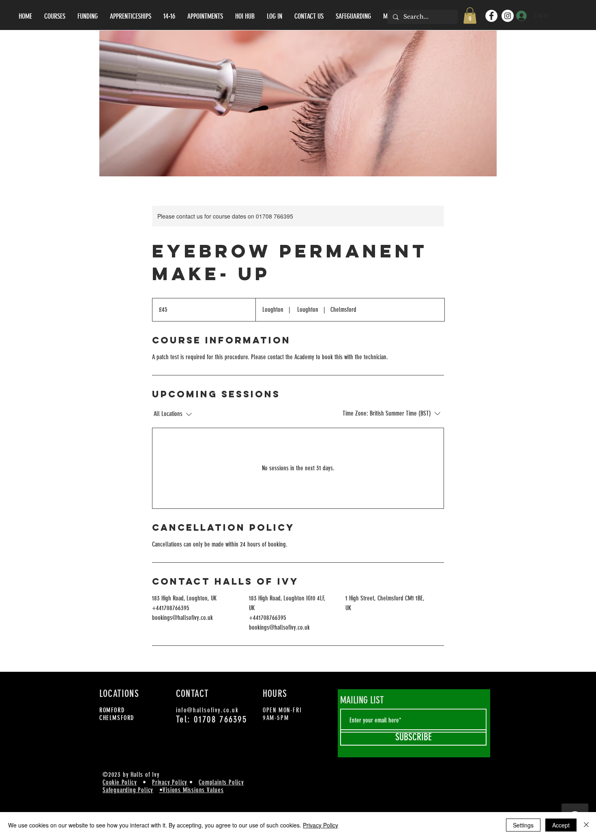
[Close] (586, 825)
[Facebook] (491, 16)
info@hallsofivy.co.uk (207, 710)
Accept (561, 825)
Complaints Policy (221, 782)
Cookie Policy (120, 782)
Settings (523, 825)
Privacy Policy (169, 782)
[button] (470, 15)
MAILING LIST (362, 700)
